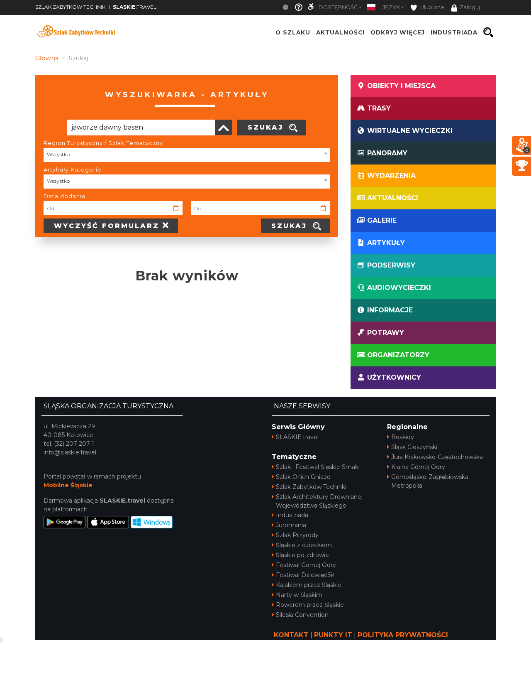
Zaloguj (470, 7)
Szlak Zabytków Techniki (311, 487)
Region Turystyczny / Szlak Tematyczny (103, 143)
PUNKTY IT (333, 635)
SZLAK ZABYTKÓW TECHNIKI (71, 7)
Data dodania (64, 196)
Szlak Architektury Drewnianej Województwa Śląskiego (319, 501)
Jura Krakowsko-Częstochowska (437, 457)
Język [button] (391, 7)
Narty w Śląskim (299, 595)
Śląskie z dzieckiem (304, 545)
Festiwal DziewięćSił (305, 575)
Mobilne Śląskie (68, 485)
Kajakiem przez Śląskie (308, 585)
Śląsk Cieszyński (414, 447)
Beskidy (402, 437)
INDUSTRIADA (454, 32)
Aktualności (340, 32)
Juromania (291, 525)
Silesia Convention (302, 615)
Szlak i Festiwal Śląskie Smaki (318, 467)
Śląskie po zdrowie (302, 555)
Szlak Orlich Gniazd (303, 477)
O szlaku (292, 32)
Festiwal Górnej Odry (306, 565)
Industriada (292, 515)
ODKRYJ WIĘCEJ (397, 32)
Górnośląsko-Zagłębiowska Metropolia (429, 481)
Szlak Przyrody (297, 535)
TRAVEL (134, 7)
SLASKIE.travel (297, 437)
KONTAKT (291, 635)
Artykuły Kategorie (73, 169)
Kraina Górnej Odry (418, 467)
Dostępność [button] (338, 7)
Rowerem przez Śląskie (310, 605)
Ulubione (431, 7)
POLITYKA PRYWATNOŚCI (403, 635)
